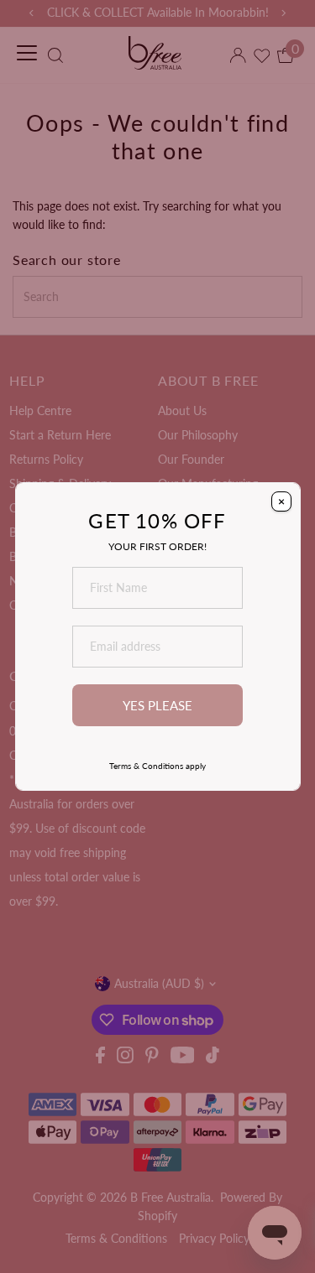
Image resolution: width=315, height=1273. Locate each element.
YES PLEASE (157, 705)
